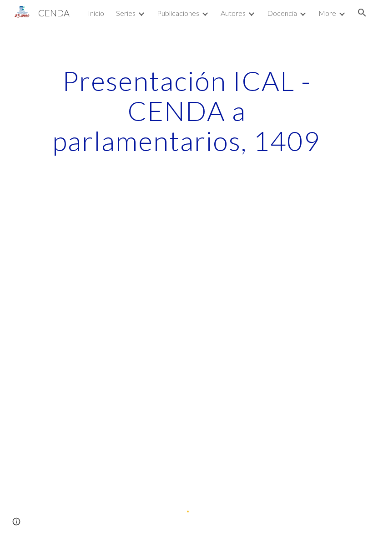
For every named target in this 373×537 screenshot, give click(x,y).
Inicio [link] (96, 13)
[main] (186, 110)
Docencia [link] (282, 13)
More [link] (327, 13)
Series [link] (126, 13)
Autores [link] (233, 13)
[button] (362, 13)
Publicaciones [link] (178, 13)
